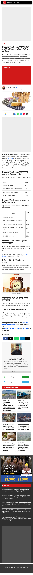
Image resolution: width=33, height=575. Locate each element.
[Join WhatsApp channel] (18, 114)
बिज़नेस (5, 44)
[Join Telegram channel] (21, 114)
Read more (7, 67)
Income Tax (6, 334)
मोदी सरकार (10, 158)
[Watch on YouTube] (24, 114)
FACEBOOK (7, 328)
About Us (5, 570)
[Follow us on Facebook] (15, 114)
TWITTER (25, 328)
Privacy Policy (26, 570)
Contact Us (12, 570)
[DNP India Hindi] (7, 2)
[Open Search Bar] (14, 2)
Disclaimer (19, 570)
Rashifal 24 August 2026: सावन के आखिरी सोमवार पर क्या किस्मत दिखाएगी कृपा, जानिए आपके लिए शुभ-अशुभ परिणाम (15, 490)
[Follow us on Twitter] (27, 114)
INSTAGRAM (16, 328)
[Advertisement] (16, 25)
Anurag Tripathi (11, 87)
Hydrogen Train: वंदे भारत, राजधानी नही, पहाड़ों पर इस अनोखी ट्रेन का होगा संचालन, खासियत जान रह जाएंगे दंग (23, 405)
